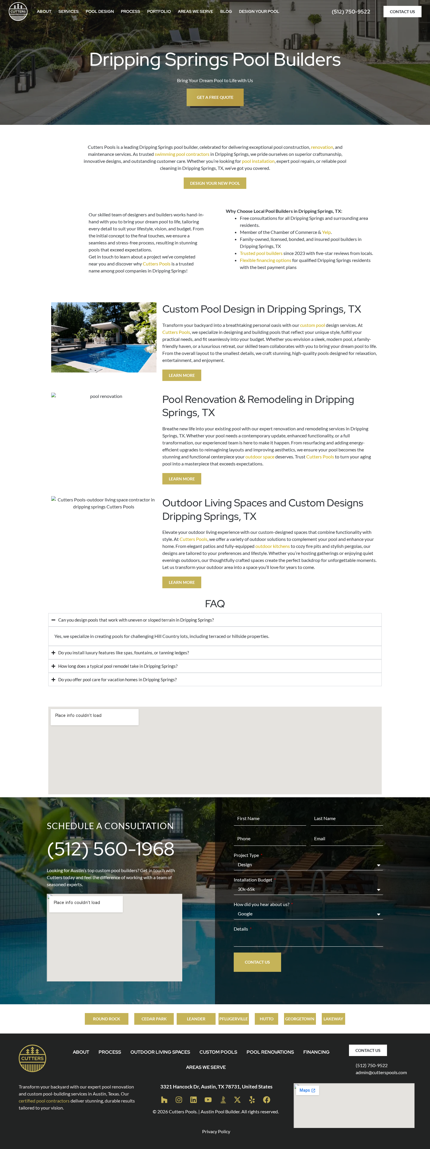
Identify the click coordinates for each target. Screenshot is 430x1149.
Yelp (326, 232)
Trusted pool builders (261, 253)
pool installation (258, 161)
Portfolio (159, 11)
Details (241, 928)
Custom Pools (218, 1052)
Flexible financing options (265, 260)
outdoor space (259, 456)
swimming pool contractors (182, 154)
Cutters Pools (157, 263)
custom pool (312, 325)
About (44, 11)
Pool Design (100, 11)
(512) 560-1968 (111, 848)
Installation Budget (253, 879)
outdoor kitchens (272, 546)
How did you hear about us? (262, 904)
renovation (322, 147)
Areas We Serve (195, 11)
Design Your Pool (259, 11)
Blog (226, 11)
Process (130, 11)
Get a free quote (215, 97)
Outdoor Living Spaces (160, 1052)
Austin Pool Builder (220, 1111)
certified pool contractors (44, 1100)
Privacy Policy (216, 1131)
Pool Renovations (270, 1052)
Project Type (247, 855)
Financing (316, 1052)
